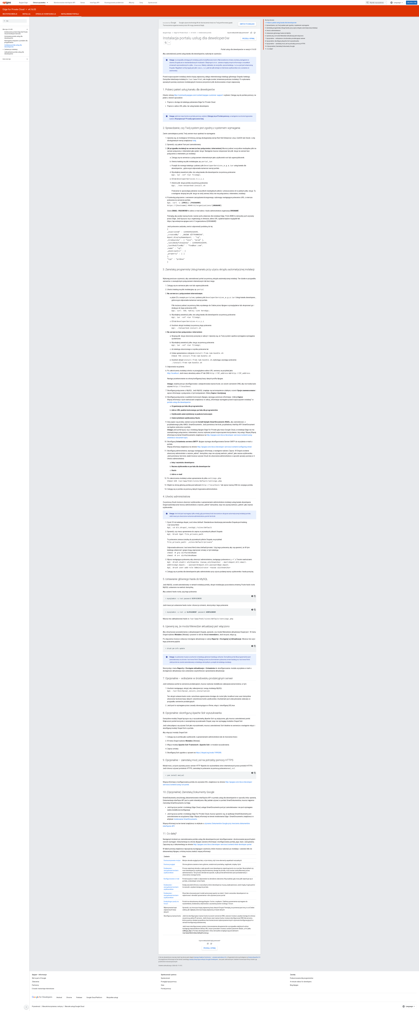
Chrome (69, 997)
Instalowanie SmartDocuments (185, 819)
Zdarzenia (35, 982)
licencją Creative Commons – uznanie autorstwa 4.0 (210, 957)
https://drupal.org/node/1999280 (208, 753)
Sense (82, 2)
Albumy (131, 2)
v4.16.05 (32, 9)
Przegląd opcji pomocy (169, 982)
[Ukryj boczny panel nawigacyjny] (26, 1007)
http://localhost (173, 373)
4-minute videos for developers (301, 982)
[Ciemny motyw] (252, 596)
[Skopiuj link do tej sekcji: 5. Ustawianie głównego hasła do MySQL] (210, 579)
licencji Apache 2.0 (254, 957)
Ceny (141, 2)
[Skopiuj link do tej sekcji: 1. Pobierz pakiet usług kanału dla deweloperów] (217, 89)
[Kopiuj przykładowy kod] (255, 596)
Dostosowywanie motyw (172, 860)
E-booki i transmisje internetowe (43, 988)
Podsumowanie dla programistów (301, 978)
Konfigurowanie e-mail (171, 879)
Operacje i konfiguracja (46, 14)
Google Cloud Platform (94, 997)
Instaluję (26, 14)
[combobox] (376, 3)
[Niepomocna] (254, 32)
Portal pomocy (166, 988)
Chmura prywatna (39, 2)
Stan (162, 985)
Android (59, 997)
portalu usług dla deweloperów (179, 402)
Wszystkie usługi (112, 997)
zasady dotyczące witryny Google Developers (203, 959)
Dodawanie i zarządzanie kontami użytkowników (171, 870)
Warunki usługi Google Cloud (74, 1006)
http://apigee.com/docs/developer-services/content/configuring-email (224, 447)
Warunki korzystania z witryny (52, 1006)
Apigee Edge (23, 2)
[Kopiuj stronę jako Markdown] (166, 43)
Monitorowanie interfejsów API (64, 2)
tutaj (194, 141)
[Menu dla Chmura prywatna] (48, 2)
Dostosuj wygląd (169, 864)
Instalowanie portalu (70, 14)
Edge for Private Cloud (13, 9)
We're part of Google (39, 978)
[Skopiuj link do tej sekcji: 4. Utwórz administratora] (192, 496)
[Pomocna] (251, 32)
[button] (13, 29)
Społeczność (152, 2)
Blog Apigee (294, 985)
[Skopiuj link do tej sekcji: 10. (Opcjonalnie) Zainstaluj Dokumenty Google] (217, 792)
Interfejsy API (94, 2)
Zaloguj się (411, 2)
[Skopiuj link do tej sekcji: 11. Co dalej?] (179, 833)
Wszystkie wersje (10, 14)
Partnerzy (35, 985)
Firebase (79, 997)
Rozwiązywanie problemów (114, 2)
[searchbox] (15, 21)
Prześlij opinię (248, 38)
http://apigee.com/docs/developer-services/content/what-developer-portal (222, 844)
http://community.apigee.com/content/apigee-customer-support (198, 95)
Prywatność (36, 1006)
